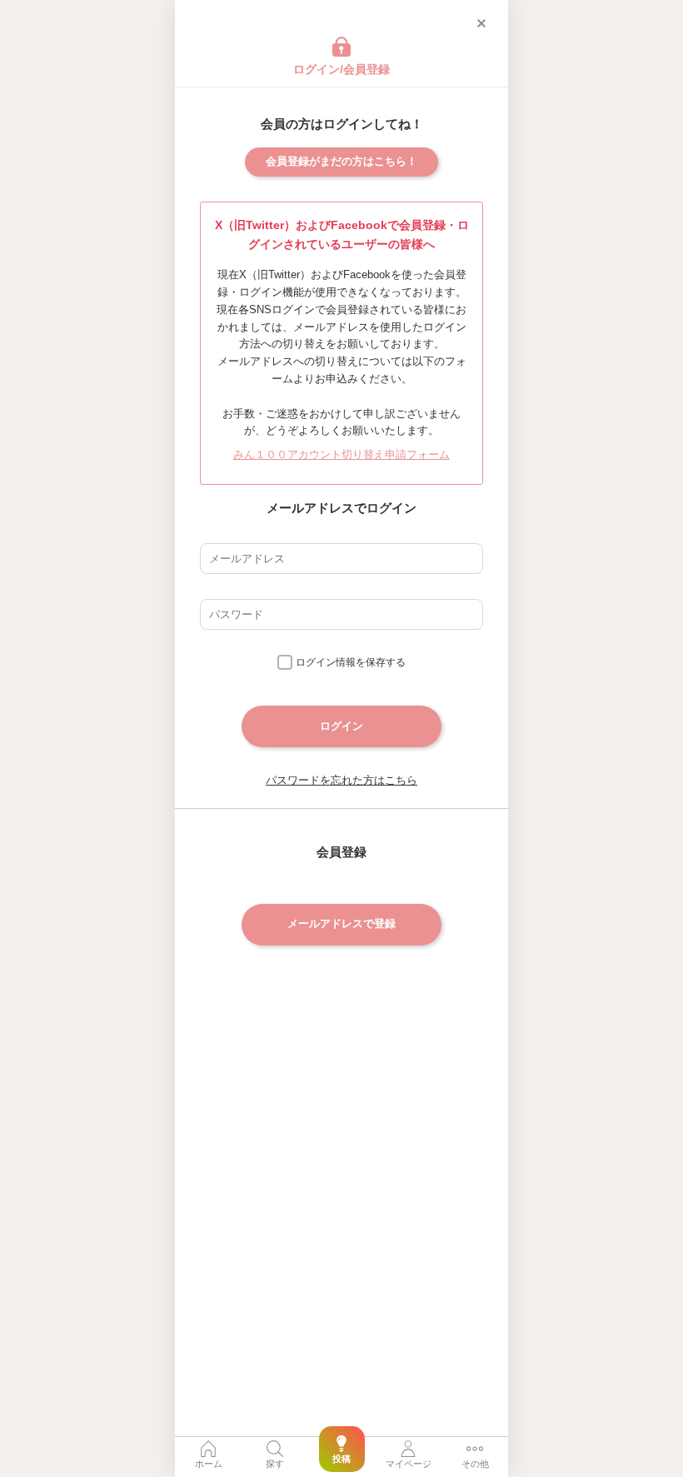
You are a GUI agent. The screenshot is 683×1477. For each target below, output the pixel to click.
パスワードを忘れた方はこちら (341, 780)
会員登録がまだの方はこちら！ (341, 161)
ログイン (341, 726)
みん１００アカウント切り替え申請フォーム (341, 454)
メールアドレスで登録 (341, 923)
